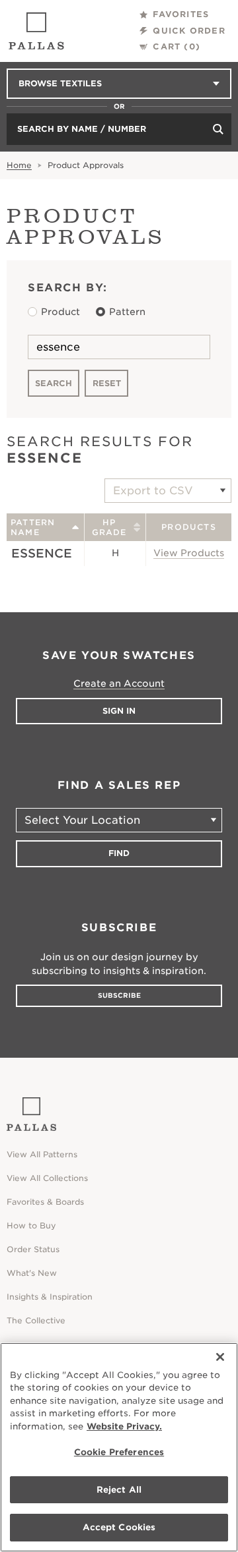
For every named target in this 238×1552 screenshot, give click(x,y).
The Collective (36, 1320)
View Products (188, 553)
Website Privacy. (124, 1426)
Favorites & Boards (45, 1202)
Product (60, 311)
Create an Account (119, 683)
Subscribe (119, 995)
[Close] (220, 1356)
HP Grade (109, 527)
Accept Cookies (119, 1527)
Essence (41, 553)
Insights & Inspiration (50, 1297)
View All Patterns (42, 1154)
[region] (119, 1447)
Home (19, 165)
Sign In (119, 711)
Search (53, 383)
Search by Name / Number (81, 129)
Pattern (127, 311)
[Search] (218, 129)
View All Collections (47, 1178)
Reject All (119, 1490)
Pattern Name (33, 527)
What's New (32, 1273)
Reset (107, 383)
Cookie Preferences (119, 1452)
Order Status (33, 1249)
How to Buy (31, 1225)
